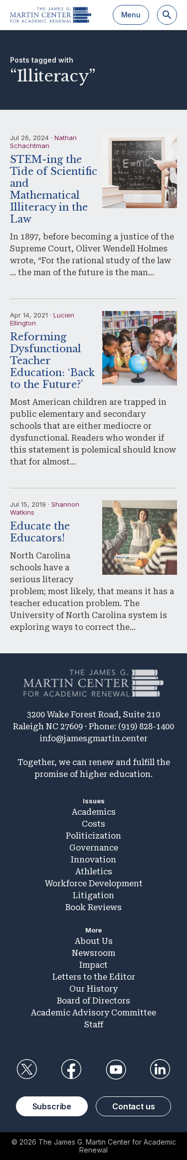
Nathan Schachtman (43, 142)
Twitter (27, 1070)
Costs (93, 824)
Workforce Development (94, 883)
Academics (94, 812)
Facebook (71, 1070)
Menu (131, 14)
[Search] (167, 15)
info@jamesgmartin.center (93, 738)
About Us (94, 941)
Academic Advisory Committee (93, 1012)
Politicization (93, 836)
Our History (93, 989)
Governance (93, 847)
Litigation (93, 895)
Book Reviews (93, 907)
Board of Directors (93, 1000)
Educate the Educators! (40, 532)
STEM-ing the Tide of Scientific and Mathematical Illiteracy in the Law (53, 189)
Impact (93, 965)
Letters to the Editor (93, 977)
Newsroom (93, 953)
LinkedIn (160, 1070)
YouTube (116, 1070)
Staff (93, 1024)
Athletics (93, 871)
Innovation (93, 859)
